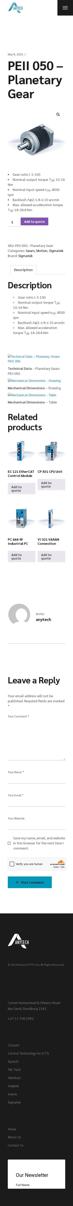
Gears (30, 250)
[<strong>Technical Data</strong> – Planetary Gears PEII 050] (36, 359)
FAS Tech (14, 1069)
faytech (13, 1061)
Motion (41, 250)
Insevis (12, 1094)
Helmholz (14, 1078)
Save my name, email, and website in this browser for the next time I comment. (39, 843)
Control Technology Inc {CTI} (28, 1053)
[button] (58, 114)
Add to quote (34, 221)
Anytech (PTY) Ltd (28, 964)
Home (12, 1129)
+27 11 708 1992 (21, 1018)
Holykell (13, 1086)
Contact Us (16, 1145)
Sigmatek (56, 250)
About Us (14, 1137)
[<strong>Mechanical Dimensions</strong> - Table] (32, 395)
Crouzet (13, 1045)
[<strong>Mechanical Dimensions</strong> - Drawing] (34, 381)
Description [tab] (23, 269)
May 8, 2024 (15, 54)
